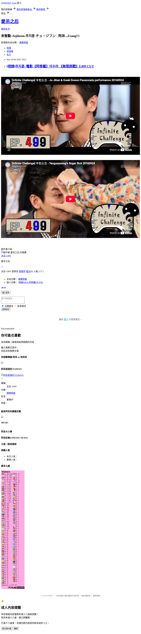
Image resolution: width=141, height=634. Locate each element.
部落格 (10, 51)
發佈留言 (5, 309)
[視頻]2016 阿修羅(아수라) (30, 282)
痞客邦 (22, 271)
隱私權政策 (86, 596)
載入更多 (5, 293)
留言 (28, 271)
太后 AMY (6, 256)
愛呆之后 (10, 21)
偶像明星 (23, 42)
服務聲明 (96, 596)
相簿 (9, 48)
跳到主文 (5, 29)
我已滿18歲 (6, 629)
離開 (16, 629)
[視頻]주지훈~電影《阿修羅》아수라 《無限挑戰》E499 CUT (50, 66)
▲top (3, 287)
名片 (9, 54)
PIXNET (50, 596)
